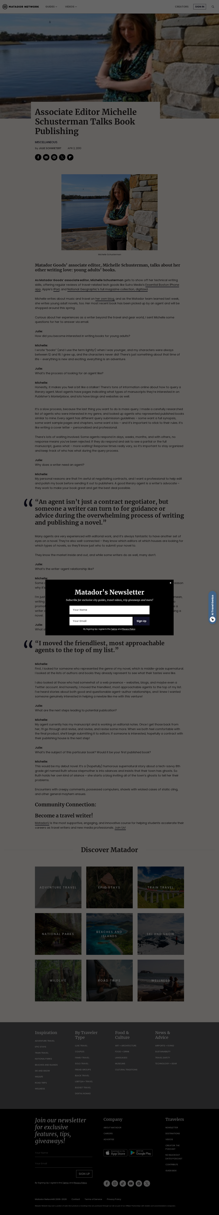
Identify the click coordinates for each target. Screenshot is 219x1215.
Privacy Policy (128, 629)
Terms (114, 629)
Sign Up (141, 621)
